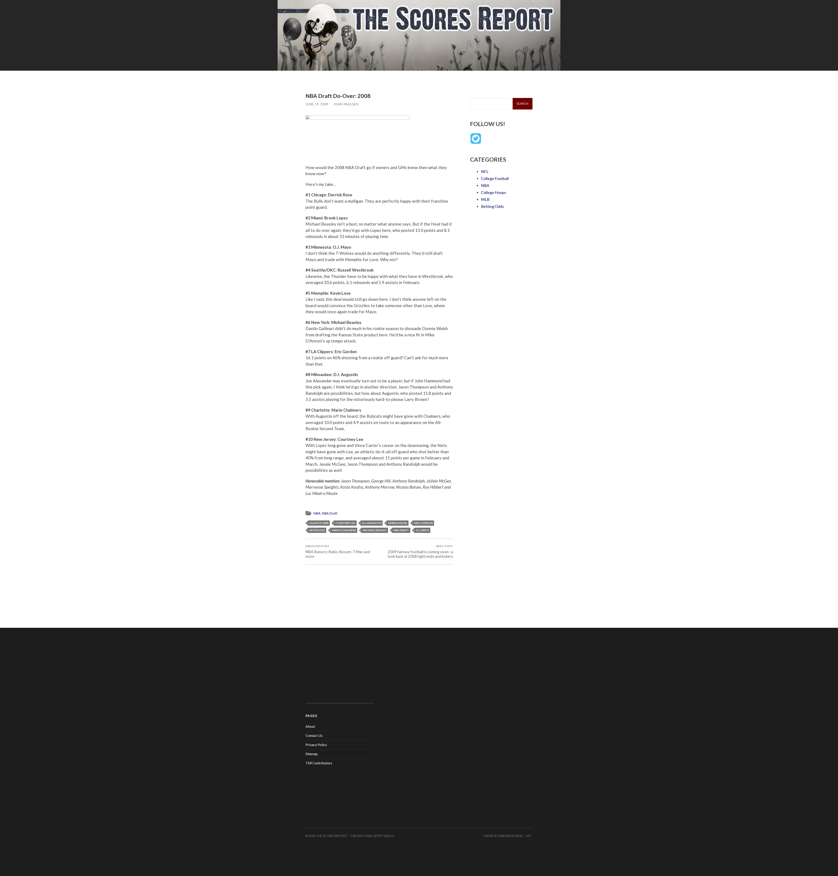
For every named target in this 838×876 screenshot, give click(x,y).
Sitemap (312, 754)
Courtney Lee (345, 523)
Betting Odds (492, 206)
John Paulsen (346, 104)
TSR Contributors (319, 763)
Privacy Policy (316, 745)
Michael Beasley (375, 530)
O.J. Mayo (422, 530)
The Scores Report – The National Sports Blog (355, 836)
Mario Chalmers (344, 530)
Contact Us (314, 735)
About (310, 726)
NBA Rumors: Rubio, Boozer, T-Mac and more (338, 551)
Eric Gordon (423, 523)
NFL (485, 171)
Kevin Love (317, 530)
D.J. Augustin (371, 523)
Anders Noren (510, 836)
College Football (495, 178)
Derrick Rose (397, 523)
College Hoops (493, 192)
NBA (316, 513)
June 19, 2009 (317, 104)
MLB (485, 199)
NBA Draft (330, 513)
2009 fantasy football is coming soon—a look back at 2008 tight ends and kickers (420, 551)
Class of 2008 (318, 523)
